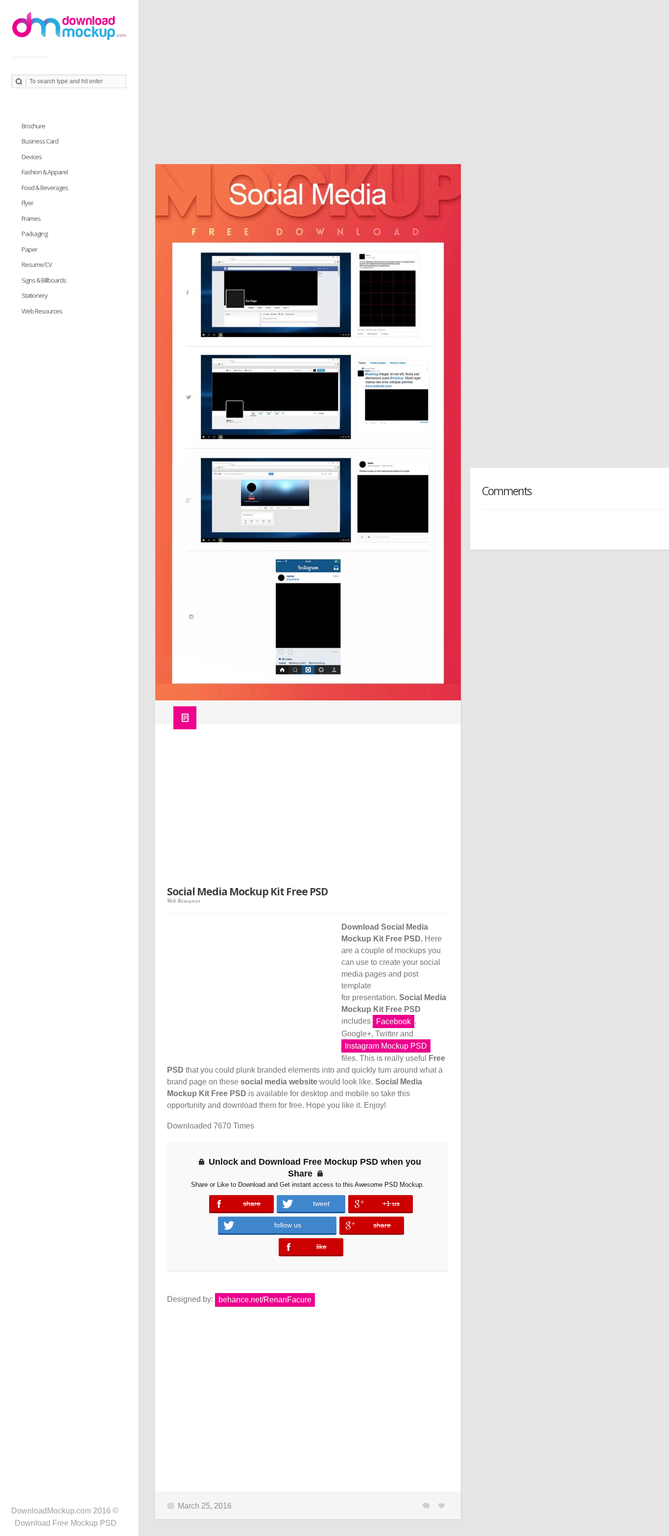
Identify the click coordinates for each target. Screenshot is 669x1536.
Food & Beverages (45, 187)
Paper (29, 249)
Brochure (33, 125)
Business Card (40, 141)
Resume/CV (37, 264)
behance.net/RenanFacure (264, 1300)
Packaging (35, 233)
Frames (31, 218)
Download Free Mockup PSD (66, 1523)
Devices (32, 156)
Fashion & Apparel (45, 172)
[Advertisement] (403, 85)
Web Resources (183, 900)
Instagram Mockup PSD (386, 1046)
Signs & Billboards (44, 280)
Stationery (35, 295)
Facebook (393, 1021)
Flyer (27, 202)
